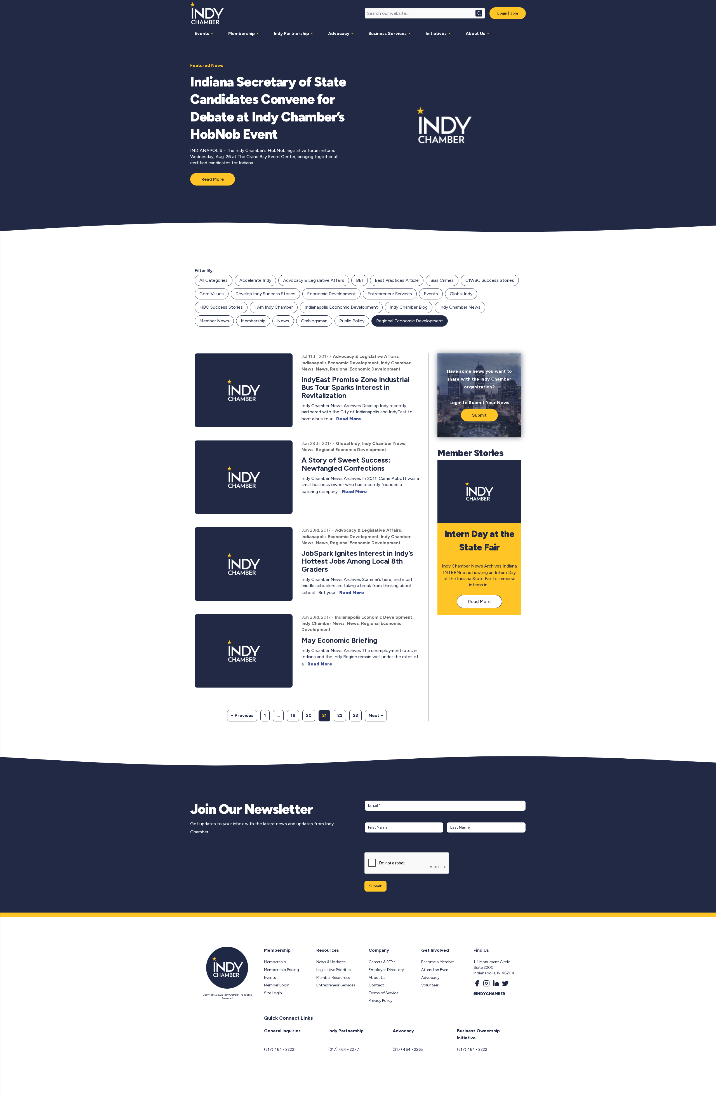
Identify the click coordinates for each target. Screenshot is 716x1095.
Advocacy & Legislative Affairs (313, 280)
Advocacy (338, 33)
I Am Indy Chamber (274, 307)
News (283, 320)
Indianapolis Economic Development (341, 307)
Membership (241, 33)
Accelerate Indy (255, 280)
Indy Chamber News (460, 307)
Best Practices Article (397, 280)
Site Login (273, 993)
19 (293, 715)
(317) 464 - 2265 (408, 1049)
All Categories (213, 280)
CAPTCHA (375, 847)
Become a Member (437, 962)
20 (309, 715)
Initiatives (436, 33)
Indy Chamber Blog (409, 307)
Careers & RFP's (382, 962)
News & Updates (331, 962)
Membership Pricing (281, 969)
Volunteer (430, 985)
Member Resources (333, 977)
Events (202, 33)
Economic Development (331, 293)
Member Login (276, 985)
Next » (376, 715)
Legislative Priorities (333, 969)
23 (355, 715)
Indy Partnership (291, 33)
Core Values (211, 293)
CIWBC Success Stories (489, 280)
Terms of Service (383, 993)
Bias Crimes (442, 280)
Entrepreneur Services (390, 293)
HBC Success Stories (221, 307)
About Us (475, 33)
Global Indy (461, 293)
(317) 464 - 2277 (343, 1049)
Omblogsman (314, 320)
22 (339, 715)
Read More (212, 179)
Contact (376, 985)
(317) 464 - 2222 (279, 1049)
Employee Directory (386, 969)
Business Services (387, 33)
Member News (214, 320)
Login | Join (507, 13)
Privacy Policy (380, 1000)
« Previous (242, 715)
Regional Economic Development (409, 320)
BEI (359, 280)
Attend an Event (435, 969)
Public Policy (351, 320)
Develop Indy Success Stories (265, 293)
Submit (479, 415)
